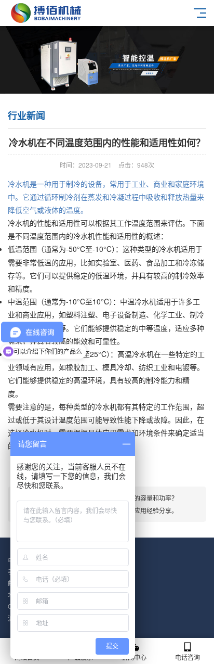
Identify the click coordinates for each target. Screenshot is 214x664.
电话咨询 (187, 657)
